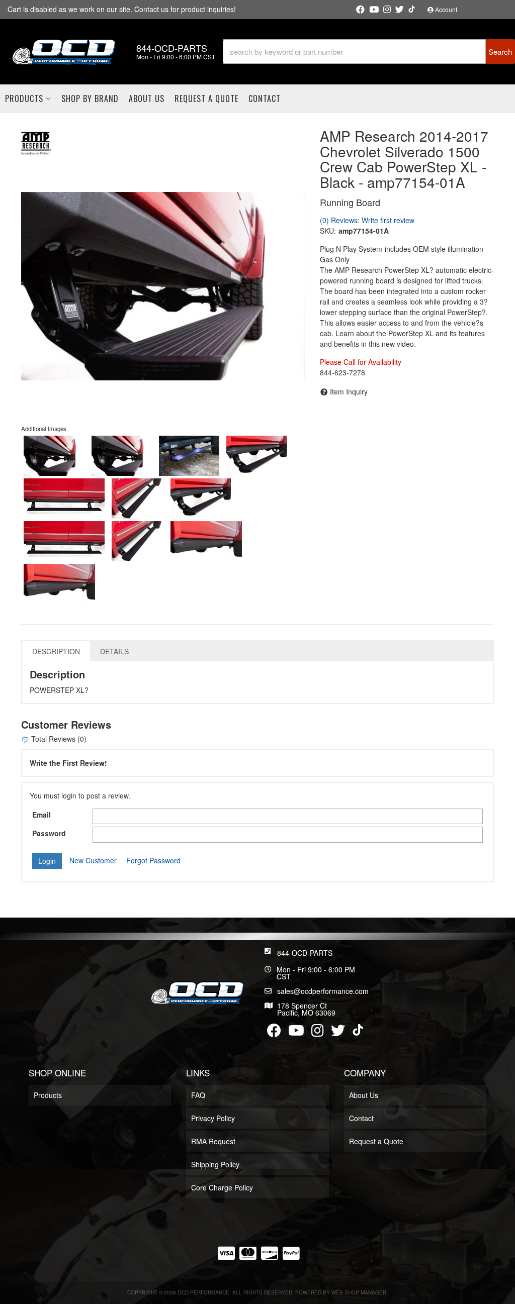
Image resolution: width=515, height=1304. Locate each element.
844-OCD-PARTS (304, 953)
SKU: (328, 231)
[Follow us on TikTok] (411, 9)
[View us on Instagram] (387, 10)
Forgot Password (153, 860)
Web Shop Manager (358, 1292)
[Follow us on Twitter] (399, 10)
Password (49, 833)
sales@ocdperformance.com (323, 990)
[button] (369, 51)
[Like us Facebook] (360, 10)
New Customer (93, 860)
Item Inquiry (349, 391)
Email (41, 815)
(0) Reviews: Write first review (367, 220)
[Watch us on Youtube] (374, 10)
